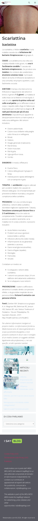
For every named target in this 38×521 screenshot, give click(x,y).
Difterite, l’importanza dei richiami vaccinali (26, 380)
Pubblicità (8, 461)
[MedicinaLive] (6, 2)
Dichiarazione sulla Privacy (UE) (16, 457)
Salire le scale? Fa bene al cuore (16, 409)
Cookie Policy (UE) (11, 454)
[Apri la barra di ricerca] (29, 2)
